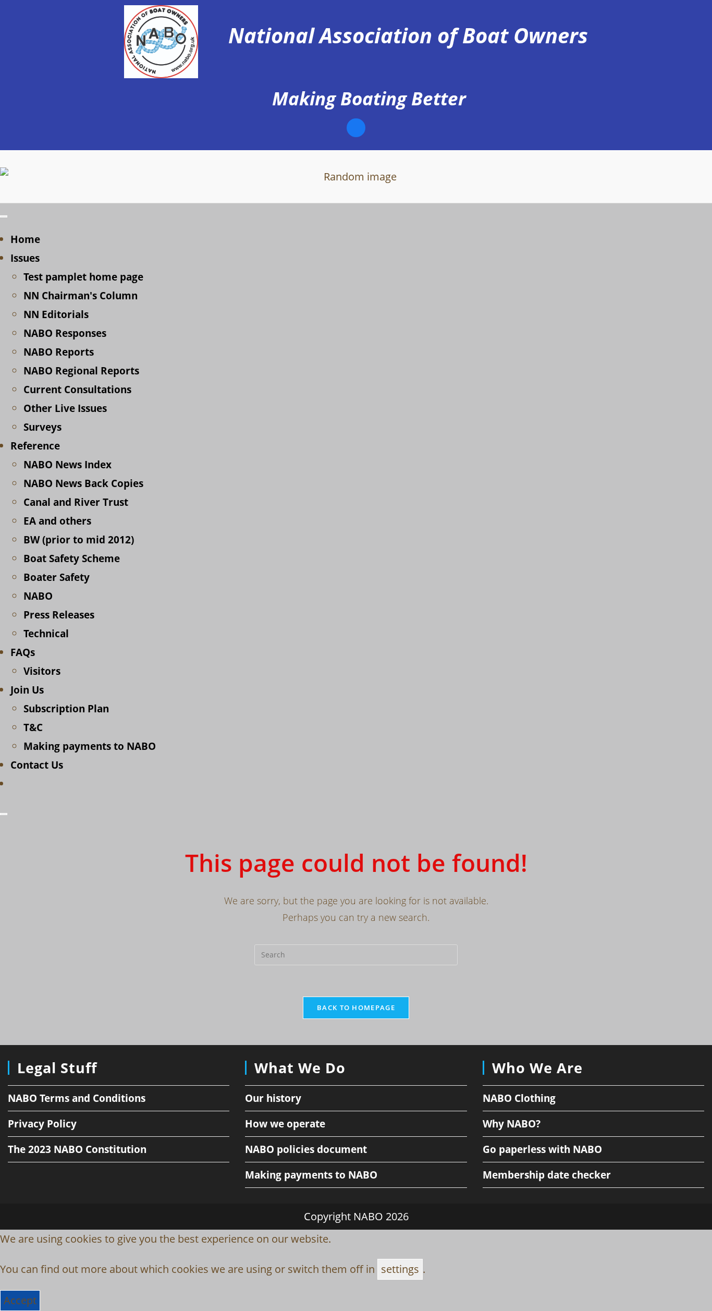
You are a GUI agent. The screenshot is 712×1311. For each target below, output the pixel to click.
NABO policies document (306, 1149)
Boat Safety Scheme (71, 558)
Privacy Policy (42, 1124)
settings (400, 1269)
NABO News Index (67, 464)
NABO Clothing (519, 1098)
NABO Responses (64, 333)
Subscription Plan (66, 708)
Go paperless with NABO (542, 1149)
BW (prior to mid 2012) (78, 540)
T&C (33, 727)
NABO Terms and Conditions (76, 1098)
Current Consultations (77, 389)
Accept (20, 1300)
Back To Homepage (356, 1007)
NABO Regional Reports (81, 371)
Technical (46, 633)
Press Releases (58, 615)
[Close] (3, 814)
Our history (273, 1098)
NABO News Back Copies (83, 483)
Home (25, 239)
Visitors (41, 671)
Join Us (27, 690)
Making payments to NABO (89, 746)
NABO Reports (58, 352)
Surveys (42, 427)
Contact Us (36, 765)
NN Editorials (56, 314)
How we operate (285, 1124)
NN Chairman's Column (80, 295)
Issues (25, 258)
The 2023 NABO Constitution (77, 1149)
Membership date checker (547, 1175)
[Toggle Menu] (3, 216)
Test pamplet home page (83, 277)
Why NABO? (512, 1124)
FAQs (22, 652)
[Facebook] (356, 129)
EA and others (57, 521)
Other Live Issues (65, 408)
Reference (35, 446)
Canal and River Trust (75, 502)
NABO (38, 596)
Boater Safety (56, 577)
